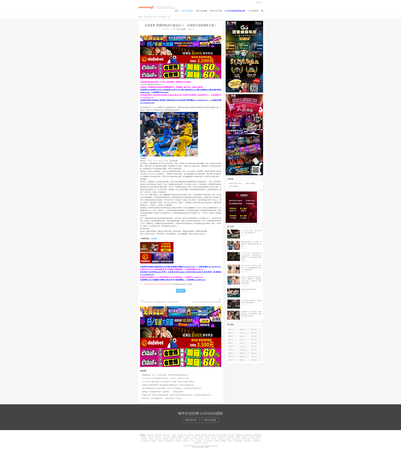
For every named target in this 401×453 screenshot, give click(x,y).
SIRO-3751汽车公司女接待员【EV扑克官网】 (206, 302)
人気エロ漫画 (166, 437)
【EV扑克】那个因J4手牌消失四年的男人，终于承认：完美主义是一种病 (165, 378)
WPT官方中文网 (245, 439)
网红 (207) (254, 329)
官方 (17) (253, 350)
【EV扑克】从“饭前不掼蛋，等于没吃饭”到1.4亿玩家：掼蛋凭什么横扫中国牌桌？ (168, 381)
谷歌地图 (205, 447)
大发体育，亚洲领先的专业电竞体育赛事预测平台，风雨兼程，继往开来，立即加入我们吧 (171, 87)
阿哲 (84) (230, 333)
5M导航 (238, 437)
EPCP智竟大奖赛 (169, 441)
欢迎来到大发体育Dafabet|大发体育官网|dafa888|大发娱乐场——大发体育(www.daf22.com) (171, 277)
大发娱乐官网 (247, 441)
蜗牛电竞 (160, 441)
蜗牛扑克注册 (210, 420)
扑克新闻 (178, 441)
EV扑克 (151, 439)
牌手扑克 (199, 441)
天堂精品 (216, 441)
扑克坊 (192, 439)
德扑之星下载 (199, 439)
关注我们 (259, 2)
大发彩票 (205, 443)
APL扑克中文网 (145, 441)
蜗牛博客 (190, 435)
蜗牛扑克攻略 (201, 11)
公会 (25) (253, 343)
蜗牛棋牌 (204, 435)
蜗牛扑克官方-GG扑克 (146, 7)
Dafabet (193, 441)
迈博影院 (144, 439)
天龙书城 (173, 435)
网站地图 (195, 447)
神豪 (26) (230, 343)
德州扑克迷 (158, 435)
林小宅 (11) (231, 360)
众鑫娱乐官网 (238, 435)
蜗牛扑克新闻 (187, 11)
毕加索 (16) (231, 353)
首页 (176, 11)
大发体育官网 (238, 441)
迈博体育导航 (257, 435)
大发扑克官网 (230, 437)
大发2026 (229, 441)
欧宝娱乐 (158, 437)
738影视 (200, 437)
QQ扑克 (213, 437)
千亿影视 (251, 437)
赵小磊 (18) (243, 350)
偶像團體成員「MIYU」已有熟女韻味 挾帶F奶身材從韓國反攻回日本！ (165, 375)
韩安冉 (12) (243, 356)
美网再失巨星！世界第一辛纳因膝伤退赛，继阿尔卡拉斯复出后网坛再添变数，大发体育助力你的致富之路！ (177, 395)
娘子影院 (178, 439)
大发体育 (154, 238)
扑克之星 (213, 439)
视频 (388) (242, 329)
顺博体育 (180, 437)
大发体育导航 (256, 441)
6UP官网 (230, 435)
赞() (181, 291)
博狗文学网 (150, 435)
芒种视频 (197, 435)
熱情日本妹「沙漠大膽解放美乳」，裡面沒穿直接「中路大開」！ (163, 398)
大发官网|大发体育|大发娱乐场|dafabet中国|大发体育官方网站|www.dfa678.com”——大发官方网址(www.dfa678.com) (180, 267)
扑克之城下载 (235, 439)
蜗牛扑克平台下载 (235, 183)
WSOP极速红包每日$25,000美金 (182, 284)
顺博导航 (174, 437)
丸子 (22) (242, 346)
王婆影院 (185, 439)
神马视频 (223, 441)
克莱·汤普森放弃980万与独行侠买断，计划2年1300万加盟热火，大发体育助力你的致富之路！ (172, 388)
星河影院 (171, 439)
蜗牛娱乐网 (212, 435)
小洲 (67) (242, 336)
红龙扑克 (258, 437)
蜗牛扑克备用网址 (222, 435)
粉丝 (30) (253, 339)
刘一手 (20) (231, 350)
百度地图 (200, 447)
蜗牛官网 (187, 437)
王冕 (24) (230, 346)
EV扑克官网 (253, 11)
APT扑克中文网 (207, 441)
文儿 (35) (242, 339)
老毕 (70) (230, 336)
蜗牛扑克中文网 (182, 435)
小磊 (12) (253, 356)
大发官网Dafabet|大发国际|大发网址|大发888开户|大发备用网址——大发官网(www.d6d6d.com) (172, 280)
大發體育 (153, 441)
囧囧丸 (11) (254, 360)
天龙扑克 (220, 439)
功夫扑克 (206, 437)
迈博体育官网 (248, 435)
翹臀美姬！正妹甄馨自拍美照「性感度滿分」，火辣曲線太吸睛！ (163, 392)
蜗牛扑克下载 (216, 11)
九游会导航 (151, 437)
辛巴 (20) (253, 346)
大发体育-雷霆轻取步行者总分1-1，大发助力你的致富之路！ (180, 25)
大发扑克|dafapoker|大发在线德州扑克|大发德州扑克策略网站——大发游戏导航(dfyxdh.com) (172, 269)
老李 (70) (253, 333)
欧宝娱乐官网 (221, 437)
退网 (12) (230, 356)
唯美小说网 (158, 439)
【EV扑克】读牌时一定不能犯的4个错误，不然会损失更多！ (159, 302)
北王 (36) (253, 336)
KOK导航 (143, 437)
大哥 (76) (242, 333)
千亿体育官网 (255, 439)
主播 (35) (230, 339)
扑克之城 (227, 439)
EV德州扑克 (186, 441)
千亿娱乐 (244, 437)
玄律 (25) (242, 343)
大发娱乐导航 (197, 443)
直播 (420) (231, 329)
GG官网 (194, 437)
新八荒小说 (166, 435)
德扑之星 (207, 439)
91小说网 (165, 439)
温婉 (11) (242, 360)
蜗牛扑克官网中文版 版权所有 (209, 446)
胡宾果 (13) (243, 353)
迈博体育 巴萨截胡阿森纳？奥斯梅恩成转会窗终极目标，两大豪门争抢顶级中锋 (168, 385)
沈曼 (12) (253, 353)
